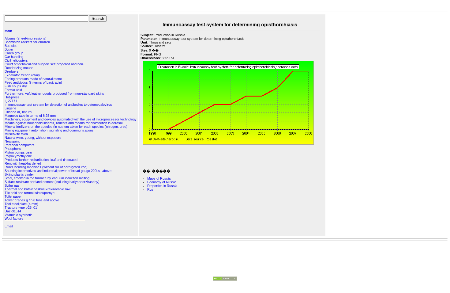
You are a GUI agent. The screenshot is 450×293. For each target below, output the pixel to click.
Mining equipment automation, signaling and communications (49, 130)
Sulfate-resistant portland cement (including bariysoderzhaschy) (52, 182)
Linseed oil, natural (18, 112)
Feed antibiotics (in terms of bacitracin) (33, 82)
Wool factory (14, 218)
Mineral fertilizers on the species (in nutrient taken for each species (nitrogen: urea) (66, 126)
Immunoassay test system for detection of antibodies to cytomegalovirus (58, 104)
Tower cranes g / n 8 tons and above (32, 200)
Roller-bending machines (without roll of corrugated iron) (46, 167)
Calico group (14, 53)
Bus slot (11, 46)
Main (8, 31)
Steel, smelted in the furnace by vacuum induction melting (47, 178)
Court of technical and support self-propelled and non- (44, 64)
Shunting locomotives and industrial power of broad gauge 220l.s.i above (58, 171)
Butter (9, 49)
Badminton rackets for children (27, 42)
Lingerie (10, 108)
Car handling (14, 57)
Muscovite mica (16, 134)
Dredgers (12, 71)
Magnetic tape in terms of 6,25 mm (30, 115)
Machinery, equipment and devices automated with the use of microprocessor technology (71, 119)
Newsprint (12, 141)
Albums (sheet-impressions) (26, 38)
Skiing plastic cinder (19, 174)
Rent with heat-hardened (23, 163)
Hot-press (12, 97)
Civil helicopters (16, 60)
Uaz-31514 (13, 211)
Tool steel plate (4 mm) (21, 204)
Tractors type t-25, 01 (21, 207)
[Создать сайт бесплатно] (225, 279)
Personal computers (20, 145)
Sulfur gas (12, 185)
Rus (150, 189)
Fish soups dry (16, 86)
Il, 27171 (11, 101)
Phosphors (13, 148)
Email (9, 226)
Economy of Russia (161, 182)
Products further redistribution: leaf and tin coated (41, 160)
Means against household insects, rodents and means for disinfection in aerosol (63, 123)
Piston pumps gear (18, 152)
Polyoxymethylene (18, 156)
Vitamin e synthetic (18, 215)
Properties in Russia (162, 186)
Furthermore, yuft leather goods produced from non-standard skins (54, 93)
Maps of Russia (159, 178)
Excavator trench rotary (22, 75)
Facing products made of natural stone (33, 79)
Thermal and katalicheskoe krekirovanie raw (37, 189)
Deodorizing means (19, 68)
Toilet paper (13, 196)
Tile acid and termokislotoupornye (29, 193)
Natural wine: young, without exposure (33, 137)
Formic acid (13, 90)
